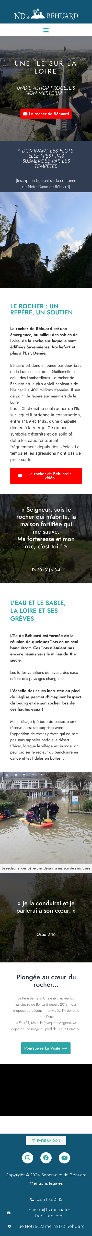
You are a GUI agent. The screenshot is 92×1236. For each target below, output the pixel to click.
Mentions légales (46, 1183)
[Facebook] (46, 1157)
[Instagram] (27, 1157)
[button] (46, 30)
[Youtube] (64, 1157)
